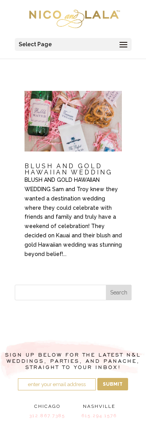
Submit (113, 384)
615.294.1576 (99, 415)
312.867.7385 (47, 415)
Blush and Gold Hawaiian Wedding (69, 169)
